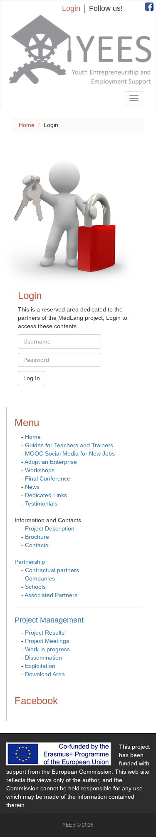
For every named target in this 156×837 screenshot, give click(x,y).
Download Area (45, 674)
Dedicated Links (46, 495)
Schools (35, 586)
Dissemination (43, 657)
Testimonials (41, 503)
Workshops (39, 470)
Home (27, 125)
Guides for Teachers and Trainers (69, 445)
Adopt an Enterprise (51, 461)
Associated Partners (51, 595)
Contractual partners (52, 570)
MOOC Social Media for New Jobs (70, 453)
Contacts (36, 545)
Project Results (44, 632)
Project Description (49, 528)
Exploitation (40, 666)
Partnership (30, 561)
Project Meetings (47, 641)
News (32, 486)
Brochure (37, 536)
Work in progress (47, 649)
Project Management (49, 620)
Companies (40, 578)
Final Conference (47, 478)
